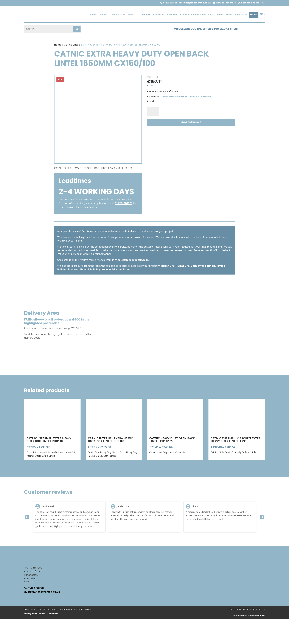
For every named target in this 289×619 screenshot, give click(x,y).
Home (93, 14)
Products (117, 14)
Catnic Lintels (72, 44)
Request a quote (250, 2)
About (102, 14)
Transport (144, 14)
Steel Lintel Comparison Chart (196, 14)
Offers (253, 14)
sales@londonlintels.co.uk (196, 2)
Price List (172, 14)
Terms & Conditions (48, 613)
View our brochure (225, 2)
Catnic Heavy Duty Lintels (161, 452)
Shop (130, 14)
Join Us (219, 14)
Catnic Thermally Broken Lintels (240, 452)
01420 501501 (170, 2)
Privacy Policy (30, 613)
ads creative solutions (254, 615)
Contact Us (241, 14)
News (229, 14)
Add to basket (191, 122)
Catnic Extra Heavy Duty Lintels (178, 96)
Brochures (158, 14)
